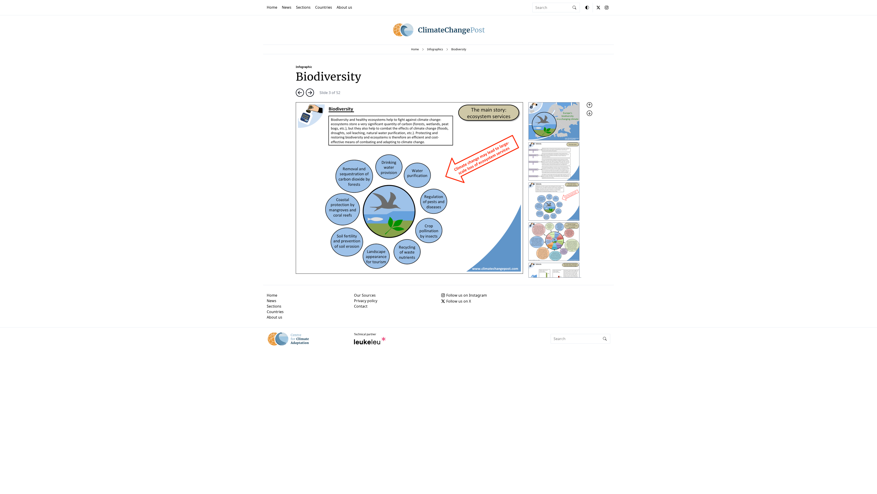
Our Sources (365, 295)
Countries (323, 7)
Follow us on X (458, 301)
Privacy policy (365, 300)
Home (272, 7)
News (286, 7)
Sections (303, 7)
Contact (360, 306)
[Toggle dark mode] (587, 7)
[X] (598, 7)
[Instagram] (606, 7)
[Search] (574, 7)
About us (344, 7)
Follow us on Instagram (466, 295)
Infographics (435, 49)
